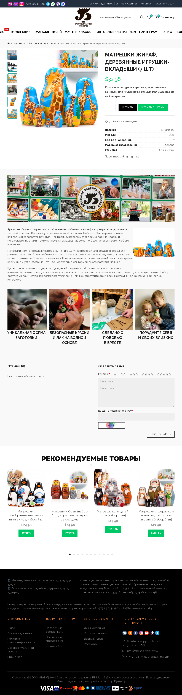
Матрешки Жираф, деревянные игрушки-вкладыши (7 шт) (92, 43)
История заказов (95, 633)
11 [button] (112, 554)
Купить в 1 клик (152, 107)
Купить (127, 107)
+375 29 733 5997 (35, 3)
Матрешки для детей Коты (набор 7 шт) (113, 513)
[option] (12, 55)
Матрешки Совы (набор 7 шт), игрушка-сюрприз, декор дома (69, 515)
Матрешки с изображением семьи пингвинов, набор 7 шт (26, 515)
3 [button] (78, 554)
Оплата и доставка (101, 3)
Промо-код (14, 656)
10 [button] (108, 554)
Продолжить (161, 434)
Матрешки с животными (43, 43)
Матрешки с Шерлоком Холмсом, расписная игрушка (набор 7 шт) (156, 515)
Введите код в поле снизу (115, 410)
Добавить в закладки (123, 121)
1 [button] (70, 554)
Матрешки (19, 43)
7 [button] (95, 554)
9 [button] (104, 554)
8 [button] (99, 554)
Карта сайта (54, 646)
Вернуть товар (93, 638)
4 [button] (82, 554)
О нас (11, 628)
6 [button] (91, 554)
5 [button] (87, 554)
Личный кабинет (126, 3)
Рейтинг (103, 374)
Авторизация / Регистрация (115, 17)
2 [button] (74, 554)
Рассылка (90, 644)
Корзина (146, 3)
